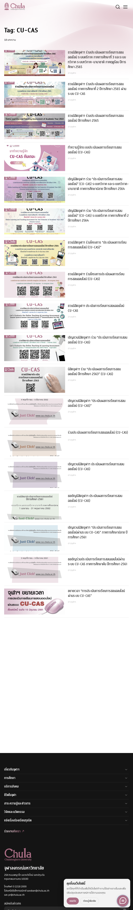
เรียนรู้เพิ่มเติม (89, 900)
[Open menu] (125, 6)
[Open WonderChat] (122, 901)
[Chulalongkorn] (14, 6)
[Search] (117, 6)
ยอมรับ (72, 900)
